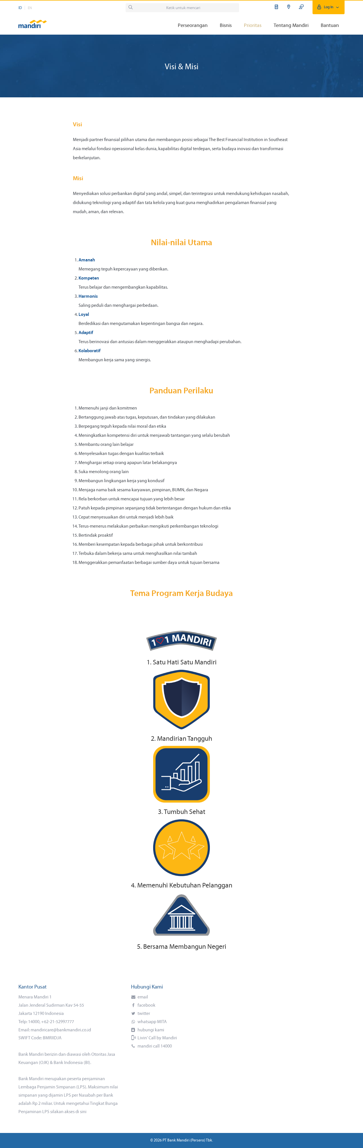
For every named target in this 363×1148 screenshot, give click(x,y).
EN (30, 8)
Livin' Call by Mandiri (157, 1038)
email (142, 997)
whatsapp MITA (152, 1022)
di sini (80, 1112)
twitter (143, 1013)
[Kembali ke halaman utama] (32, 21)
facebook (146, 1005)
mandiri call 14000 (154, 1046)
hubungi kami (150, 1030)
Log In (328, 7)
